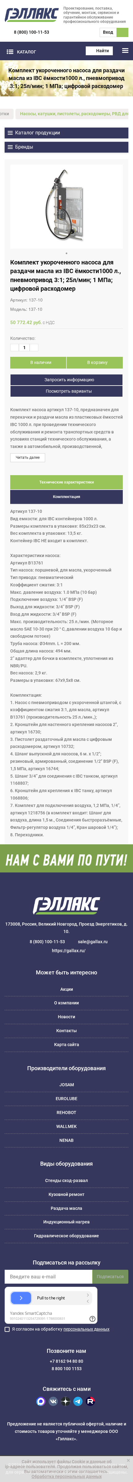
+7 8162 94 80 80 (66, 1361)
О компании (66, 1002)
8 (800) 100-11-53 (31, 32)
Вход (108, 32)
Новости (66, 1016)
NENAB (66, 1140)
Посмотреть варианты (68, 391)
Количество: (22, 338)
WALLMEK (66, 1126)
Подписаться (110, 1276)
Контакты (66, 1030)
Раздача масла (66, 1208)
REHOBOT (66, 1112)
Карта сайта (66, 1044)
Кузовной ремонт (66, 1194)
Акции (66, 989)
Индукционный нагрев (66, 1221)
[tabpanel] (66, 207)
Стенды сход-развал (66, 1180)
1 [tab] (66, 253)
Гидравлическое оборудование (66, 1235)
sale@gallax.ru (93, 941)
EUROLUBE (66, 1098)
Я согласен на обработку (60, 1329)
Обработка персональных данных (67, 1476)
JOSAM (66, 1084)
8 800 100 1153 (67, 1368)
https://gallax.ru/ (69, 950)
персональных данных (86, 1329)
